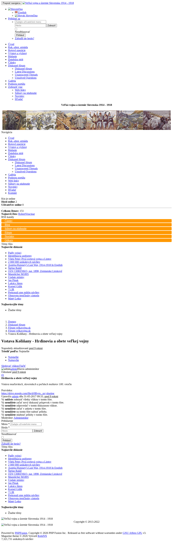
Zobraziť (51, 25)
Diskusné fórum (16, 65)
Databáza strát (15, 59)
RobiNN (42, 536)
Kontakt (12, 192)
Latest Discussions (25, 71)
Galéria (12, 80)
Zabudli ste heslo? (24, 38)
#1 (2, 375)
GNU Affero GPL (132, 532)
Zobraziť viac (15, 86)
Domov (12, 321)
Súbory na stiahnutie (26, 93)
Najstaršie (13, 357)
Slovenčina (31, 15)
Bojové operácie (17, 50)
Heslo (5, 427)
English (22, 12)
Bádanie (12, 56)
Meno (5, 424)
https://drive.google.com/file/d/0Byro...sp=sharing (27, 393)
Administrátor (21, 417)
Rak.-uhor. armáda (18, 47)
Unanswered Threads (26, 74)
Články (12, 62)
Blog (7, 224)
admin (14, 368)
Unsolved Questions (25, 77)
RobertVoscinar (26, 213)
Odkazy (9, 240)
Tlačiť (22, 365)
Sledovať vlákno (10, 365)
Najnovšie (13, 360)
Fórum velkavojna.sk (19, 327)
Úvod (11, 44)
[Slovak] (15, 9)
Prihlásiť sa (14, 18)
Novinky (19, 96)
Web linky (20, 90)
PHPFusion (21, 532)
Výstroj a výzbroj (17, 53)
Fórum (8, 232)
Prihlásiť (20, 35)
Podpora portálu (16, 83)
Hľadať (19, 99)
